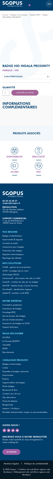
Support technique (10, 327)
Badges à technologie (19, 15)
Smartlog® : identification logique (17, 289)
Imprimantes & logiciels (12, 239)
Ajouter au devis (25, 92)
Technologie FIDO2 (10, 274)
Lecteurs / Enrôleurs (11, 408)
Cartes (5, 368)
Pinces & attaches (9, 401)
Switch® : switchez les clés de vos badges (20, 282)
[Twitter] (13, 430)
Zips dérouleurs (9, 397)
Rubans (5, 379)
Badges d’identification (12, 236)
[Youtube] (17, 430)
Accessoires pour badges (13, 247)
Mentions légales (11, 463)
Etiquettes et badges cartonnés (15, 371)
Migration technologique (12, 254)
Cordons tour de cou (11, 393)
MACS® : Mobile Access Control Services (20, 285)
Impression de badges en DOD (16, 323)
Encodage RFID (9, 312)
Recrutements (8, 352)
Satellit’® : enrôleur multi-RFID (15, 293)
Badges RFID (35, 15)
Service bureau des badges (14, 316)
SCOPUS (6, 337)
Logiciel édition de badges (13, 382)
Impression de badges (12, 308)
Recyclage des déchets (11, 258)
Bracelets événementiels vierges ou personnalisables (24, 412)
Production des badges (12, 250)
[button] (26, 76)
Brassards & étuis (10, 390)
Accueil (5, 15)
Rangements (7, 405)
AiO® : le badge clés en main (15, 271)
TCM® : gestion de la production (16, 267)
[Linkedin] (4, 430)
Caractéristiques (13, 76)
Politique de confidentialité (36, 463)
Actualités (6, 345)
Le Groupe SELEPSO (11, 341)
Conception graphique (12, 305)
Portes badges (8, 386)
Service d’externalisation (12, 319)
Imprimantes (7, 375)
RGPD (5, 348)
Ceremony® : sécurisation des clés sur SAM (21, 278)
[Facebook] (8, 430)
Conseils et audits (10, 243)
